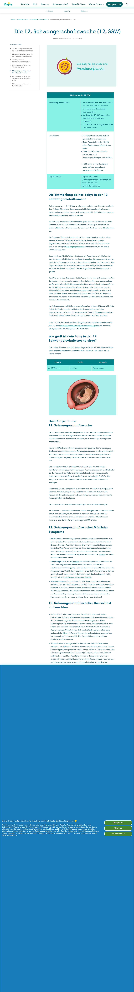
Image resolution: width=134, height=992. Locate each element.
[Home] (8, 4)
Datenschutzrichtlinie (43, 831)
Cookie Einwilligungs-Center (41, 833)
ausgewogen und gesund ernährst (77, 577)
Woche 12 (67, 11)
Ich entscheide (118, 834)
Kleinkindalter (108, 228)
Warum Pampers (96, 4)
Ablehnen (118, 828)
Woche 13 (83, 11)
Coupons (45, 4)
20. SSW (55, 287)
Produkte (25, 4)
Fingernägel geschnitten (75, 247)
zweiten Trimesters (93, 259)
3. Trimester (97, 312)
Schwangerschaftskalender (38, 19)
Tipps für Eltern (78, 4)
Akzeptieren (118, 823)
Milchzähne (60, 228)
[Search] (126, 4)
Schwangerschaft (60, 4)
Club (35, 4)
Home (13, 19)
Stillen (65, 633)
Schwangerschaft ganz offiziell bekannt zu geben (79, 326)
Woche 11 (50, 11)
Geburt (102, 554)
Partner (48, 825)
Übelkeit (76, 562)
